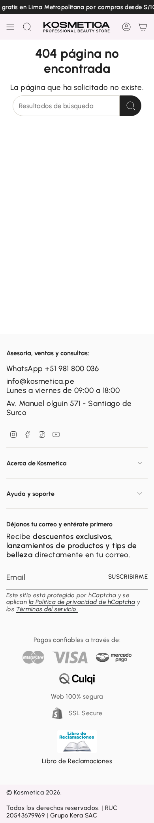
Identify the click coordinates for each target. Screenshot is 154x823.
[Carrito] (143, 27)
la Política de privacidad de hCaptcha (82, 602)
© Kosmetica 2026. (34, 792)
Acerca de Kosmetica (36, 463)
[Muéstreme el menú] (10, 27)
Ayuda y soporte (30, 493)
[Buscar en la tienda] (130, 105)
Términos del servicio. (47, 609)
